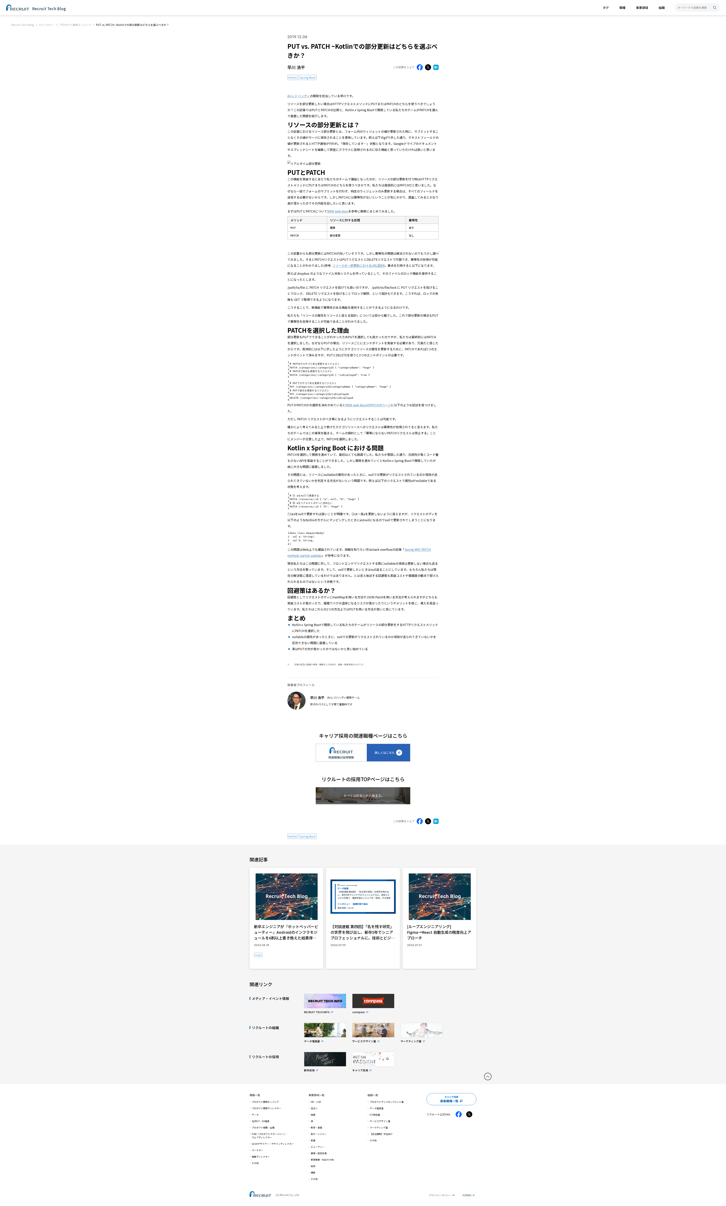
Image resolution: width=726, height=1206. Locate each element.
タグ (606, 7)
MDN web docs (337, 211)
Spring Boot (307, 77)
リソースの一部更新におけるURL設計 (357, 265)
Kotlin (292, 77)
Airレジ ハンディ (298, 96)
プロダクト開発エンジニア (75, 25)
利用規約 (467, 1195)
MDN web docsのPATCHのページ (368, 405)
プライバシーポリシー (440, 1195)
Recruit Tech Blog (22, 25)
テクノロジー (46, 25)
